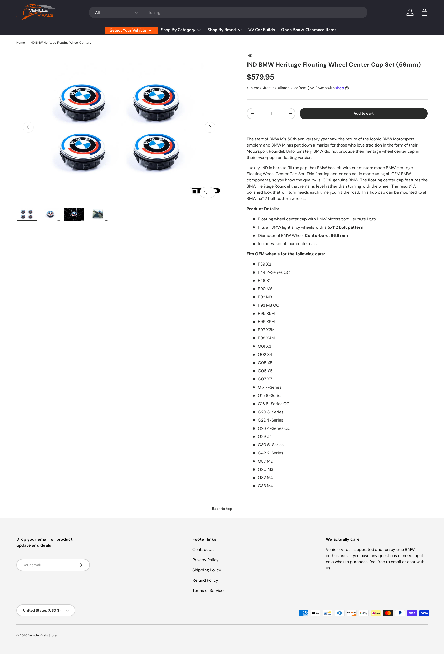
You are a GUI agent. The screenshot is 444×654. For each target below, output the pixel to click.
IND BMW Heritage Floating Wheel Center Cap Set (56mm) (60, 43)
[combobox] (228, 12)
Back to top (222, 508)
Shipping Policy (206, 570)
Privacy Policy (205, 559)
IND (250, 55)
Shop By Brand (222, 30)
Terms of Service (208, 590)
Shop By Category (178, 30)
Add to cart (364, 113)
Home (20, 43)
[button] (424, 12)
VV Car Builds (261, 30)
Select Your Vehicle (128, 30)
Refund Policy (205, 580)
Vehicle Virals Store (42, 635)
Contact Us (203, 549)
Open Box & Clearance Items (308, 30)
